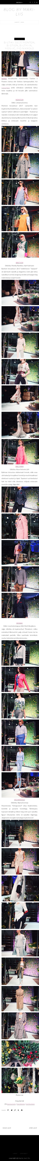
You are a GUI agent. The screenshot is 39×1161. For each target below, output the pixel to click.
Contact (24, 1153)
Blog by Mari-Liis (19, 11)
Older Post (33, 1128)
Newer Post (7, 1128)
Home (15, 1153)
